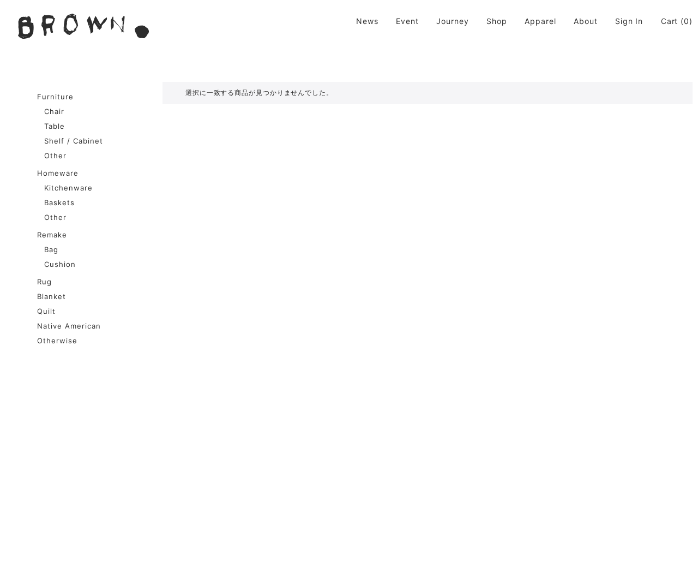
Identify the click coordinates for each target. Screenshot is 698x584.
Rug (44, 281)
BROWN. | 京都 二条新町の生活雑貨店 (83, 26)
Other (55, 155)
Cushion (60, 264)
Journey (452, 21)
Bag (51, 249)
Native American (69, 325)
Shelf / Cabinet (73, 140)
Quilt (46, 311)
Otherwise (57, 340)
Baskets (59, 202)
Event (407, 21)
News (367, 21)
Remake (52, 234)
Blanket (51, 296)
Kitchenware (68, 187)
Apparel (540, 21)
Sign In (629, 21)
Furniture (55, 96)
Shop (496, 21)
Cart (669, 21)
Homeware (58, 173)
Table (54, 126)
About (586, 21)
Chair (54, 111)
